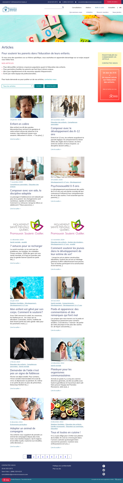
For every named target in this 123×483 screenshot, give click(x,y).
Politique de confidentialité (62, 466)
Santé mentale (15, 242)
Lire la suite (14, 139)
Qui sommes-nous (75, 12)
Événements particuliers (18, 424)
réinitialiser (51, 86)
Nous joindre (117, 12)
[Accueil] (10, 10)
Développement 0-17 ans (60, 182)
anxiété (24, 242)
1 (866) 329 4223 (67, 2)
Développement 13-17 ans (72, 305)
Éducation (54, 428)
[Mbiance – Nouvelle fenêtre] (118, 479)
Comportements (68, 303)
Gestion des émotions (75, 242)
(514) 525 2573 (53, 2)
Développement (75, 182)
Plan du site (57, 469)
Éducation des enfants (59, 122)
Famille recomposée (58, 426)
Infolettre (89, 12)
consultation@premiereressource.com (89, 2)
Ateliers (88, 7)
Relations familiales (17, 303)
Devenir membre (102, 12)
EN (120, 7)
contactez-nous (50, 79)
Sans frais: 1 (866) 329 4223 (12, 471)
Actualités (111, 7)
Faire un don (112, 2)
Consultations (76, 7)
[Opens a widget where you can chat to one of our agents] (6, 480)
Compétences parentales (19, 184)
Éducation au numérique (74, 426)
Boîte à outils (99, 7)
